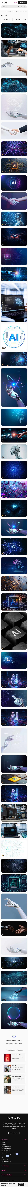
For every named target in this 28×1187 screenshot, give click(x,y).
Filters (19, 19)
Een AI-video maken (22, 11)
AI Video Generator (6, 1148)
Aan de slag (5, 1166)
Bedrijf (3, 1170)
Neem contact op (7, 1175)
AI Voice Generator (6, 1150)
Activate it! (21, 1184)
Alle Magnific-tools (6, 1161)
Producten (5, 1140)
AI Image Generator (6, 1146)
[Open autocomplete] (3, 6)
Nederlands (14, 1133)
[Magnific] (14, 1118)
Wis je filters (18, 1043)
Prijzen (15, 2)
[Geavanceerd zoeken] (25, 19)
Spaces (3, 1142)
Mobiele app (5, 1159)
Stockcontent (5, 1152)
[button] (14, 1133)
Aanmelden (23, 2)
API (2, 1157)
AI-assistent (4, 1144)
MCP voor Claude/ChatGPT (10, 1154)
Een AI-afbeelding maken (8, 11)
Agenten (5, 1156)
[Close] (26, 1185)
